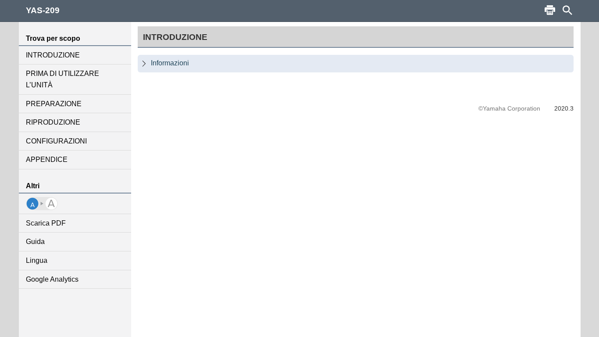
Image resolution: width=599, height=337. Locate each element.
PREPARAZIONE (54, 104)
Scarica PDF (46, 223)
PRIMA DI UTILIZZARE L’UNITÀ (62, 79)
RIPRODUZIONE (53, 122)
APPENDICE (47, 159)
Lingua (36, 260)
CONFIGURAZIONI (56, 141)
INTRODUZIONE (53, 55)
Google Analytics (52, 279)
